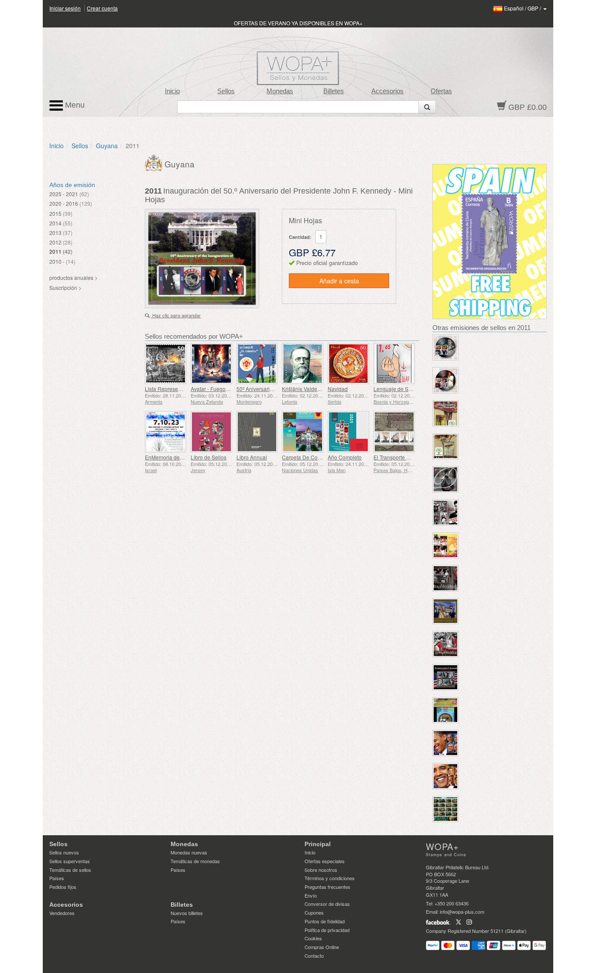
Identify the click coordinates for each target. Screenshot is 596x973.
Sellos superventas (69, 860)
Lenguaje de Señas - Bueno (406, 388)
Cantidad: (300, 237)
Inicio (172, 91)
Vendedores (62, 912)
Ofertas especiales (325, 860)
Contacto (314, 955)
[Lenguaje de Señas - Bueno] (394, 363)
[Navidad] (348, 363)
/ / (523, 8)
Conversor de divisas (327, 903)
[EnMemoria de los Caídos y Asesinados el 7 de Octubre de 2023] (165, 431)
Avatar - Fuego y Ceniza (219, 388)
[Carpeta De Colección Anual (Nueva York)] (302, 431)
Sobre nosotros (321, 869)
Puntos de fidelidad (325, 921)
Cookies (313, 938)
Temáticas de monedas (195, 860)
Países (56, 877)
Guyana (107, 145)
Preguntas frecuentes (327, 886)
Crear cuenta (102, 8)
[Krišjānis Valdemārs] (302, 363)
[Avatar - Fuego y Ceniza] (211, 363)
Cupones (314, 912)
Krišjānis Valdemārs (305, 388)
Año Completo (345, 457)
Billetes (333, 91)
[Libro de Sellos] (211, 431)
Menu (74, 105)
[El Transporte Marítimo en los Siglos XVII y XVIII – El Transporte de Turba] (394, 431)
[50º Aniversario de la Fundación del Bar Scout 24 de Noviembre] (257, 363)
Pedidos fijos (62, 886)
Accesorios (387, 91)
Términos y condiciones (330, 877)
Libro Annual (251, 457)
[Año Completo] (348, 431)
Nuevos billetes (187, 912)
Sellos (226, 91)
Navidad (338, 388)
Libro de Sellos (208, 457)
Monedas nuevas (189, 852)
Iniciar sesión (65, 8)
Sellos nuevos (64, 852)
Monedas (280, 91)
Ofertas (441, 91)
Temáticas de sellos (70, 869)
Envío (311, 895)
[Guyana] (154, 162)
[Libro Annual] (257, 431)
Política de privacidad (327, 929)
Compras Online (322, 946)
